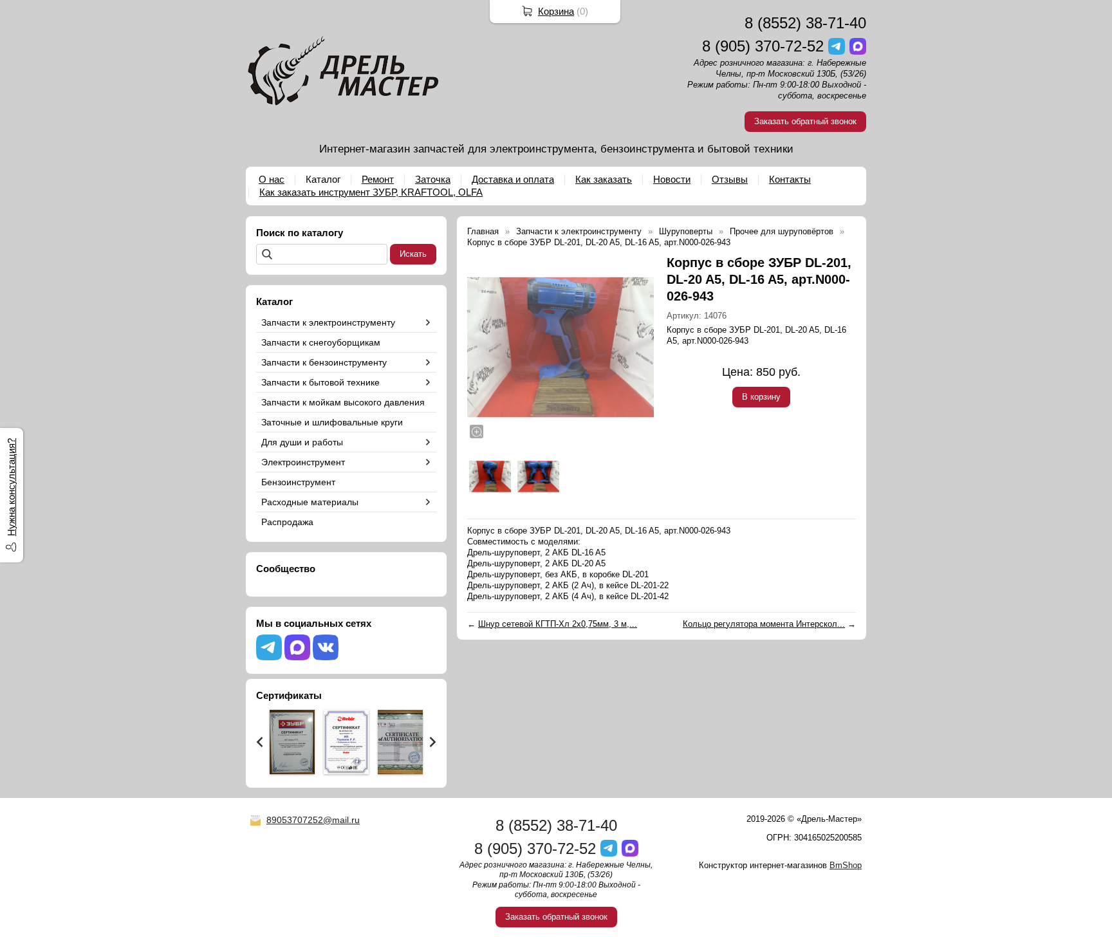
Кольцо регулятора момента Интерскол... (764, 624)
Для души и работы (302, 442)
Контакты (790, 179)
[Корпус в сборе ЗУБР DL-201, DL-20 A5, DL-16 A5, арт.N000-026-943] (560, 347)
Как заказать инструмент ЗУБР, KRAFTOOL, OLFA (371, 192)
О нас (271, 179)
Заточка (432, 179)
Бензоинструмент (298, 482)
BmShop (845, 865)
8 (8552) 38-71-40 (805, 23)
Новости (671, 179)
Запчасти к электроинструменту (328, 322)
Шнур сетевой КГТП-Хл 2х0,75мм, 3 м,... (557, 624)
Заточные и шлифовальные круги (332, 422)
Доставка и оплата (513, 179)
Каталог (323, 179)
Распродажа (287, 522)
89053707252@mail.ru (313, 820)
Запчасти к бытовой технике (320, 382)
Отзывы (730, 179)
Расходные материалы (309, 502)
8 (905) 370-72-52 (763, 46)
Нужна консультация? (11, 487)
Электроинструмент (303, 462)
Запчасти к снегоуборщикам (320, 342)
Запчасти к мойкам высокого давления (343, 402)
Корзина (556, 11)
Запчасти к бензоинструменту (324, 362)
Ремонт (378, 179)
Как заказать (603, 179)
